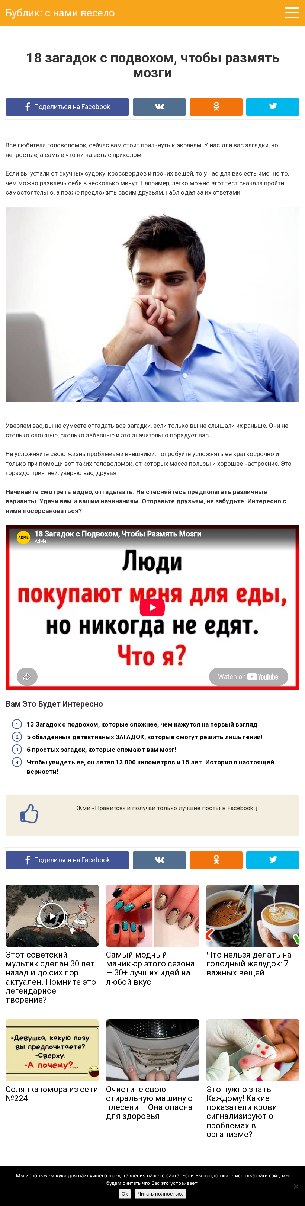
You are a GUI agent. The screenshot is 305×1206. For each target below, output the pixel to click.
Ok (125, 1194)
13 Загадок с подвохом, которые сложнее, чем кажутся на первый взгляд (142, 724)
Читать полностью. (160, 1194)
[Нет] (295, 1186)
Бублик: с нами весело (60, 13)
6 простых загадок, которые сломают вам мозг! (102, 749)
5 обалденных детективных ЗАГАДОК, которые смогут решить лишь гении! (145, 737)
